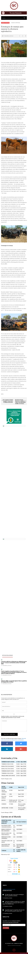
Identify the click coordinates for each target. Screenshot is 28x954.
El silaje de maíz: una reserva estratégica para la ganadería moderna (14, 895)
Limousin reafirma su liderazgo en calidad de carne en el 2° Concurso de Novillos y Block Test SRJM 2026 (14, 662)
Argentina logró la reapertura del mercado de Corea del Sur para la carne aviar (15, 910)
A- (19, 35)
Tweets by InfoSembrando (9, 889)
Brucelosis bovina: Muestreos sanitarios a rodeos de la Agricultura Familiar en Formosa (20, 401)
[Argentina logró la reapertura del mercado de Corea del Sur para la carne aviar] (3, 910)
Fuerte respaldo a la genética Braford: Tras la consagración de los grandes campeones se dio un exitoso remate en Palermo (14, 672)
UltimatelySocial (23, 953)
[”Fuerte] (1, 669)
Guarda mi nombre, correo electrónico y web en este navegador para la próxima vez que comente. (12, 717)
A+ (22, 35)
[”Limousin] (1, 659)
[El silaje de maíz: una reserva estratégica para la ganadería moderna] (3, 894)
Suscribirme (6, 927)
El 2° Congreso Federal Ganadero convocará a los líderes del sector (8, 400)
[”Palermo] (1, 678)
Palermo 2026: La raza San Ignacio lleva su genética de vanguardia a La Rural (14, 681)
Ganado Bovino (5, 22)
